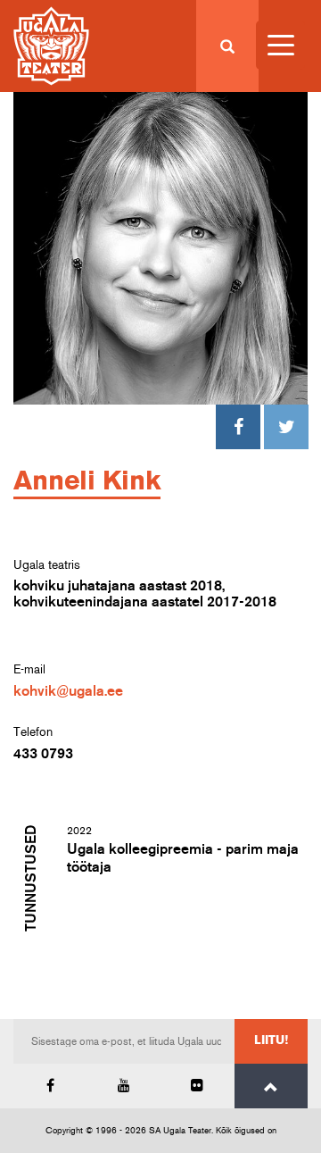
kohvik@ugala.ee (68, 691)
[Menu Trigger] (280, 45)
